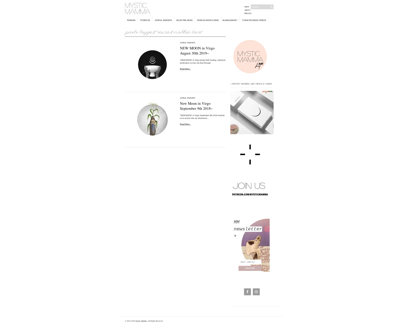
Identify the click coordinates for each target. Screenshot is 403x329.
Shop (246, 7)
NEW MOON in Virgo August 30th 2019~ (197, 51)
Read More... (185, 69)
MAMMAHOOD (229, 20)
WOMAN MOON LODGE (208, 20)
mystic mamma (141, 321)
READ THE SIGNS (184, 20)
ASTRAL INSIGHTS (163, 20)
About (247, 10)
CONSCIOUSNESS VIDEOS (254, 20)
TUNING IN (145, 20)
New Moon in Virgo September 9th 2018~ (196, 106)
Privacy (248, 13)
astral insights (187, 42)
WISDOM (131, 20)
